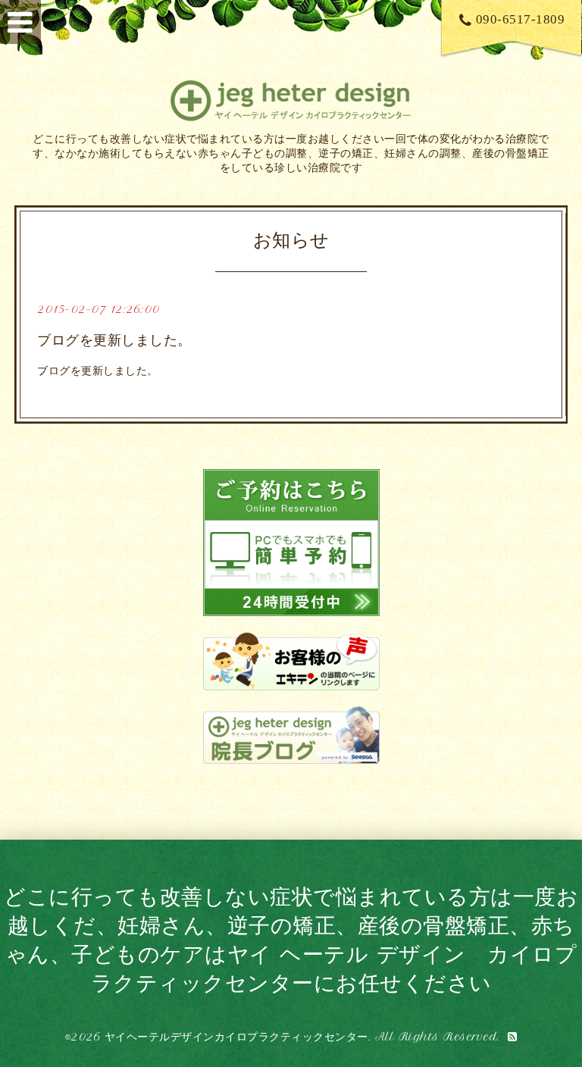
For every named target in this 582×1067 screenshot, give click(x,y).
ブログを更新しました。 (114, 340)
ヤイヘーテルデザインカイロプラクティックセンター (236, 1037)
